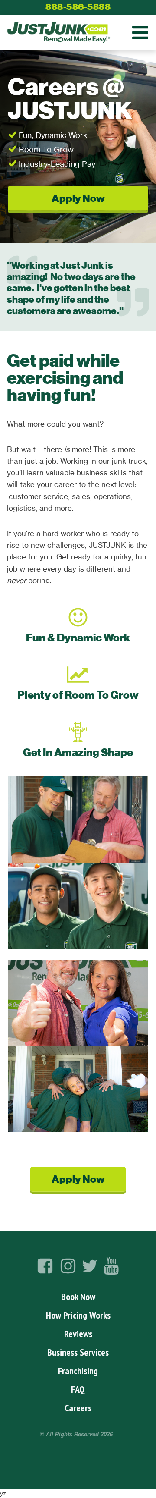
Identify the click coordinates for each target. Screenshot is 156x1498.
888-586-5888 (78, 7)
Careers (78, 1408)
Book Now (78, 1297)
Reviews (78, 1334)
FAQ (78, 1389)
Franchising (78, 1371)
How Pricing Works (78, 1315)
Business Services (78, 1352)
